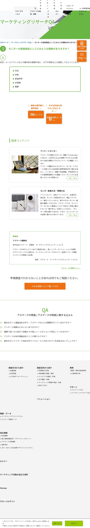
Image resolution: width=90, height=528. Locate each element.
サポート (73, 387)
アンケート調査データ (9, 419)
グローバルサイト (7, 501)
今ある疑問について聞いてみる (45, 286)
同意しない (57, 523)
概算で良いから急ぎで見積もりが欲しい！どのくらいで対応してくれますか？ (37, 331)
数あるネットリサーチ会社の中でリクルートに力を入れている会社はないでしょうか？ (40, 340)
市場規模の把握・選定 (46, 373)
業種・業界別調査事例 (78, 370)
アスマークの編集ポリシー (71, 268)
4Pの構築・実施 (43, 379)
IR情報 (61, 5)
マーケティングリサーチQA (80, 393)
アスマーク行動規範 (8, 441)
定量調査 (13, 370)
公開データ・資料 (68, 12)
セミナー (57, 12)
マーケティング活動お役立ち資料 (14, 474)
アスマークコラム (82, 12)
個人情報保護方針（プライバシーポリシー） (16, 438)
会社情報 (4, 432)
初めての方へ (43, 385)
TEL (80, 8)
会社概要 (4, 435)
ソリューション (43, 399)
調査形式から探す (16, 367)
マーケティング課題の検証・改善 (49, 382)
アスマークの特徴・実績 (35, 12)
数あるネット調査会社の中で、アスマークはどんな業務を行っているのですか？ (37, 322)
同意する (74, 523)
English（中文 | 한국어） (70, 7)
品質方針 (4, 444)
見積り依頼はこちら (81, 48)
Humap (3, 488)
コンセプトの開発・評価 (46, 376)
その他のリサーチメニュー (19, 376)
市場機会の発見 (43, 370)
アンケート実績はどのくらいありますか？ (22, 327)
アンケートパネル (77, 390)
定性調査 (13, 373)
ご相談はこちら (81, 59)
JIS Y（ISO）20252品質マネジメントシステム (17, 447)
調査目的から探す (44, 367)
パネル (48, 14)
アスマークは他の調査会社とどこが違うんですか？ (25, 336)
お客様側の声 (75, 373)
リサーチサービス (19, 12)
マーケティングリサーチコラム (12, 416)
